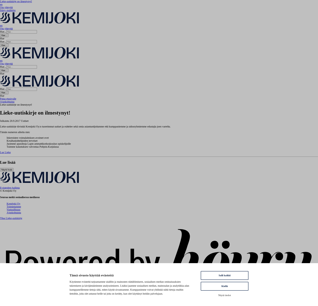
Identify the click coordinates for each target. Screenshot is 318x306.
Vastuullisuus (13, 209)
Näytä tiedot (224, 295)
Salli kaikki (225, 275)
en (1, 4)
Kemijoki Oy (13, 203)
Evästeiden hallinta (10, 187)
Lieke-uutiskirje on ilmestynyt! (16, 1)
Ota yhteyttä (6, 7)
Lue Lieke (5, 152)
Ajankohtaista (14, 212)
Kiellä (224, 286)
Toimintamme (14, 206)
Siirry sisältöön (8, 10)
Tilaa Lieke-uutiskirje (11, 218)
